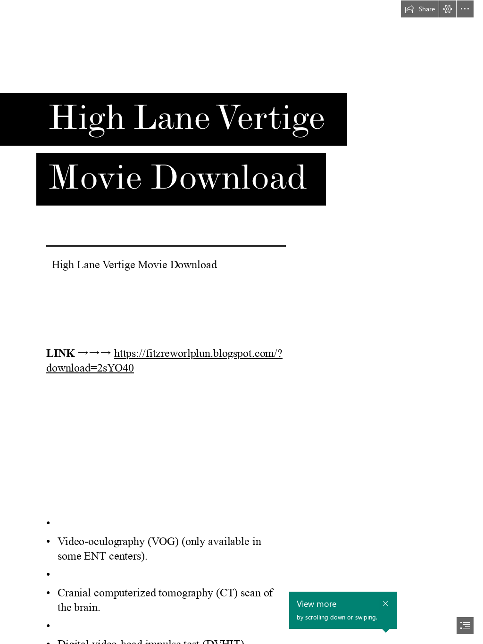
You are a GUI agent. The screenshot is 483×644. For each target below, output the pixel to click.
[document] (241, 322)
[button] (420, 8)
